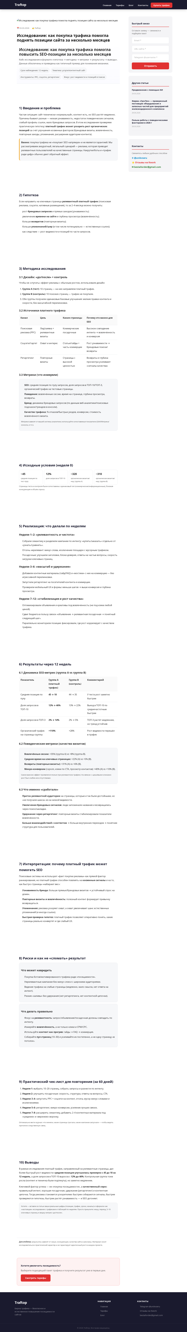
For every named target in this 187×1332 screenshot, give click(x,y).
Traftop (20, 4)
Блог (131, 5)
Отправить (150, 65)
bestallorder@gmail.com (151, 1315)
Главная (107, 5)
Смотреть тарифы (35, 1277)
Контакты (143, 5)
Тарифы (120, 5)
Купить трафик (161, 5)
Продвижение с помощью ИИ (147, 90)
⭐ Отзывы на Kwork (144, 162)
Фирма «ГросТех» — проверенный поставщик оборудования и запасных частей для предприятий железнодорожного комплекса (150, 105)
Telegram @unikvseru (150, 1306)
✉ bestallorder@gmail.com (146, 166)
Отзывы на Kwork (148, 1311)
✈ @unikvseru (139, 157)
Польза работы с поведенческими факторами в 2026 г (150, 121)
